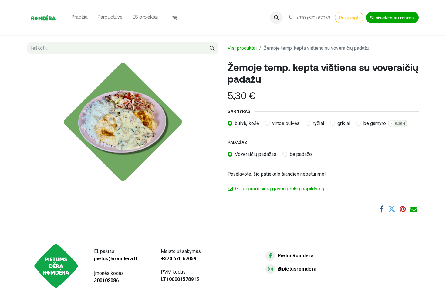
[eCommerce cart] (177, 17)
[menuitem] (79, 16)
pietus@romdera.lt (115, 258)
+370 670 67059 (178, 258)
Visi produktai (242, 48)
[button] (276, 17)
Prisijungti (349, 17)
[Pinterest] (403, 209)
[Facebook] (382, 209)
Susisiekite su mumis (392, 17)
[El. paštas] (413, 209)
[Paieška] (212, 48)
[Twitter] (391, 209)
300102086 (106, 280)
